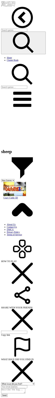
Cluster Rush (12, 60)
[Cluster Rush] (8, 5)
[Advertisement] (27, 128)
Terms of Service (14, 234)
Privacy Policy (13, 232)
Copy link (5, 335)
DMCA (10, 229)
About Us (11, 224)
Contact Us (12, 227)
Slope (9, 57)
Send (4, 395)
